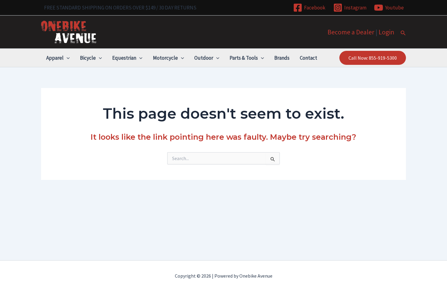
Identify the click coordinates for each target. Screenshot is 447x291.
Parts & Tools (244, 57)
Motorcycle (165, 57)
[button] (403, 33)
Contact (308, 57)
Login (386, 32)
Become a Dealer (350, 32)
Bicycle (88, 57)
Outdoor (203, 57)
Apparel (55, 57)
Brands (281, 57)
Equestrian (124, 57)
